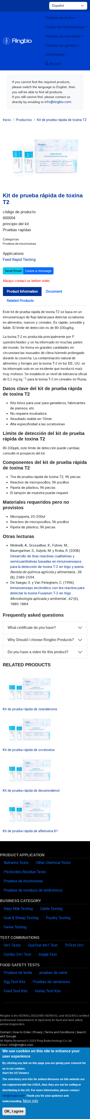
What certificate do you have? (32, 628)
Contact (5, 1032)
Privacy (37, 1032)
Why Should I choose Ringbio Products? (41, 640)
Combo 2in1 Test (17, 954)
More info (30, 1101)
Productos (24, 120)
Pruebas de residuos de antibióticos (33, 890)
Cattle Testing (51, 908)
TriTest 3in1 (74, 945)
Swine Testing (15, 927)
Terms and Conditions (59, 1032)
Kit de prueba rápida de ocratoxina (28, 750)
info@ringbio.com (58, 102)
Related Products (20, 301)
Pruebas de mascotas (63, 36)
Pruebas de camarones (51, 982)
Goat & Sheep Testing (21, 918)
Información (54, 54)
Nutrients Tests (16, 862)
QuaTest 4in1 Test (42, 945)
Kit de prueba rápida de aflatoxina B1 (30, 831)
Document (54, 291)
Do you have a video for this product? (38, 652)
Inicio (7, 120)
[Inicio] (17, 41)
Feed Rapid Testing (19, 259)
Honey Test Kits (48, 991)
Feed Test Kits (15, 991)
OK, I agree (14, 1111)
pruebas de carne (53, 972)
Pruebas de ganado (60, 45)
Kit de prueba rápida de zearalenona (30, 709)
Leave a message (38, 271)
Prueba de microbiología (64, 27)
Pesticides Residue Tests (25, 872)
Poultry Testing (58, 918)
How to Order (22, 1032)
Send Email (13, 271)
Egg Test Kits (14, 982)
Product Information (22, 291)
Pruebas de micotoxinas (23, 881)
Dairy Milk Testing (18, 908)
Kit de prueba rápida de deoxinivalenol (31, 790)
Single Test (48, 954)
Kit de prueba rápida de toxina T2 (62, 120)
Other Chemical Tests (53, 862)
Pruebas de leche (59, 18)
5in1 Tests (12, 945)
